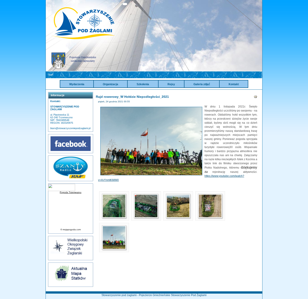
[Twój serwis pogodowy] (70, 187)
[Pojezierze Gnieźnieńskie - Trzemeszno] (58, 67)
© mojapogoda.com (70, 229)
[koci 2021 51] (210, 216)
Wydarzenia (76, 84)
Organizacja (110, 84)
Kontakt (234, 84)
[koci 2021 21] (114, 216)
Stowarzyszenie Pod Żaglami (189, 295)
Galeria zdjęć (201, 84)
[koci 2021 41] (178, 216)
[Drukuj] (255, 97)
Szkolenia (143, 84)
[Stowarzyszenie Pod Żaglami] (83, 38)
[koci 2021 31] (146, 216)
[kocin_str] (114, 247)
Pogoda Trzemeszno (70, 192)
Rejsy (171, 84)
